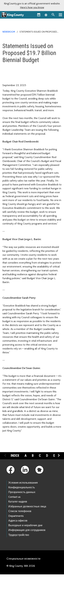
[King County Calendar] (38, 14)
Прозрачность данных (21, 492)
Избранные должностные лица (27, 506)
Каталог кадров (17, 501)
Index (15, 456)
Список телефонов (19, 511)
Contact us (14, 496)
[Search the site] (53, 14)
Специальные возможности (23, 558)
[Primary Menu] (60, 14)
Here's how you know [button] (32, 7)
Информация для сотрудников (26, 530)
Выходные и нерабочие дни (25, 525)
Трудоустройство (18, 534)
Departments (16, 515)
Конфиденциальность (21, 487)
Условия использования (23, 482)
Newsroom (8, 31)
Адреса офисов (17, 520)
